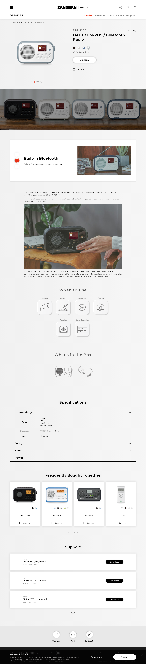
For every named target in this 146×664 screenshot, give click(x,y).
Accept (124, 657)
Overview (88, 15)
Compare (80, 69)
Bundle (120, 15)
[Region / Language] (121, 7)
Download (114, 562)
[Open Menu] (12, 7)
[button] (31, 82)
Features (100, 15)
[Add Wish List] (129, 31)
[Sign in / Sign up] (135, 7)
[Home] (73, 7)
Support (130, 15)
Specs (110, 15)
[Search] (128, 7)
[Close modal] (142, 654)
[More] (73, 613)
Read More (96, 657)
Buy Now (84, 60)
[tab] (73, 412)
